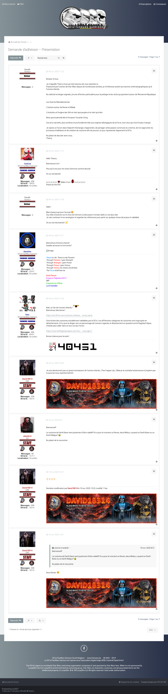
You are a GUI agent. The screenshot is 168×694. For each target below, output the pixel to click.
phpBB (15, 689)
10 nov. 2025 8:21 (55, 420)
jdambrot (27, 436)
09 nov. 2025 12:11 (56, 235)
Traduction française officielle (14, 691)
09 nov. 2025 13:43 (56, 298)
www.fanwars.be (94, 658)
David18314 (27, 379)
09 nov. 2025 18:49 (56, 363)
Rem (27, 315)
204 (32, 332)
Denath (27, 69)
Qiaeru (31, 691)
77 (33, 269)
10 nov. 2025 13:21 (56, 472)
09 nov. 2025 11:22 (56, 71)
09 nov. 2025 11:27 (56, 151)
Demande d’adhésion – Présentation (34, 50)
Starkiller (27, 252)
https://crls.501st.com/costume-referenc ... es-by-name (69, 315)
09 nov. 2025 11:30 (56, 199)
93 (33, 454)
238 (32, 181)
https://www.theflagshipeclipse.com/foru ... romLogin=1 (69, 331)
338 (32, 396)
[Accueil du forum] (84, 18)
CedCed (27, 164)
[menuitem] (20, 4)
